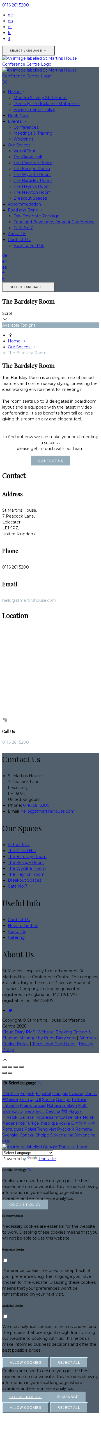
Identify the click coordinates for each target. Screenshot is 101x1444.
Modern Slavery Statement (40, 97)
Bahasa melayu (62, 1105)
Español (43, 1093)
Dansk (90, 1093)
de (10, 14)
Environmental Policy (34, 109)
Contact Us (19, 239)
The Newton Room (32, 192)
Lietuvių (80, 1099)
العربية (35, 1099)
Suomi (48, 1099)
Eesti (24, 1099)
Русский (65, 1129)
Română (83, 1129)
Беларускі (34, 1111)
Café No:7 (23, 227)
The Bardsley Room (32, 180)
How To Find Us (28, 245)
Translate (47, 1158)
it (9, 38)
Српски (27, 1135)
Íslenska (74, 1117)
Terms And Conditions (53, 1043)
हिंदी (64, 1111)
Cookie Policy (15, 1043)
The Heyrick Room (31, 186)
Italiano (76, 1093)
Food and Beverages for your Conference (54, 221)
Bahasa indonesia (36, 1117)
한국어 (90, 1123)
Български (12, 1111)
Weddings (23, 139)
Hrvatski (10, 1117)
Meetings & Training (32, 133)
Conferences (25, 127)
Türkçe (32, 1123)
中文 (6, 1141)
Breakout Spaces (30, 198)
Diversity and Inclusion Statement (46, 103)
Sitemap (87, 1037)
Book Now (18, 115)
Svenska (10, 1135)
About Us (17, 233)
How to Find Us (23, 925)
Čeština (53, 1111)
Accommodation (24, 204)
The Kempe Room (31, 168)
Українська (59, 1123)
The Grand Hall (27, 156)
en (10, 20)
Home (15, 91)
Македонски (33, 1105)
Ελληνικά (10, 1099)
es (10, 26)
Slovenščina (61, 1135)
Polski (30, 1129)
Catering (16, 937)
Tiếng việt (46, 1129)
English (27, 1093)
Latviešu (10, 1105)
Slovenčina (84, 1135)
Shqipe (42, 1135)
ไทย (43, 1123)
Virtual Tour (24, 150)
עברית (59, 1117)
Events (15, 121)
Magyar (75, 1111)
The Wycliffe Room (32, 174)
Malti (83, 1105)
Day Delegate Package (36, 216)
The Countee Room (32, 162)
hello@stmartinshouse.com (29, 600)
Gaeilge (63, 1099)
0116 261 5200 (15, 5)
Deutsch (10, 1093)
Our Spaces (19, 145)
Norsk (88, 1117)
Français (60, 1093)
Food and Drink (23, 210)
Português (12, 1129)
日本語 (77, 1123)
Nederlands (13, 1123)
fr (9, 32)
